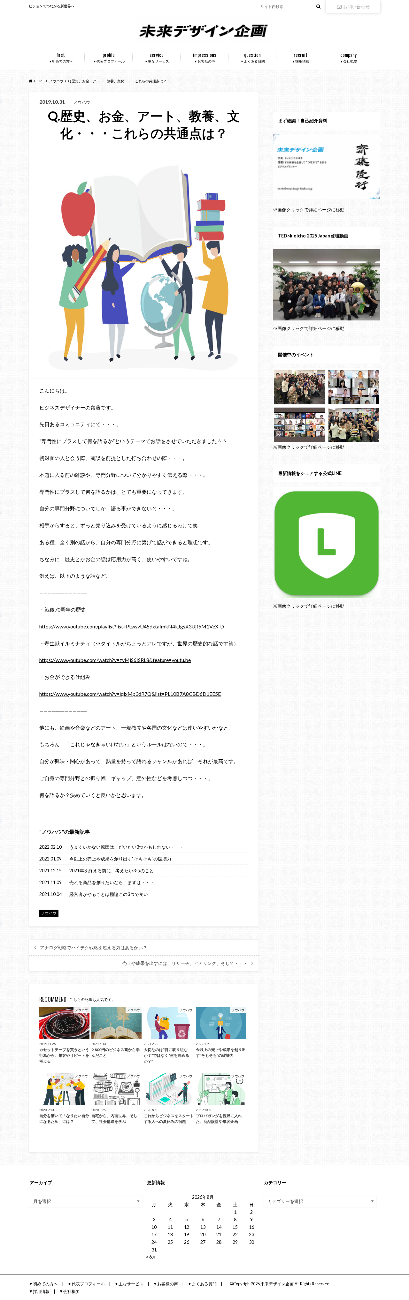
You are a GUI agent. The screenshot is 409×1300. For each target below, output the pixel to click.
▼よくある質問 (252, 57)
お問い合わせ (356, 6)
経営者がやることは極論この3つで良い (108, 894)
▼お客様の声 (204, 57)
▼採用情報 (300, 57)
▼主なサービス (156, 57)
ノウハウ (52, 832)
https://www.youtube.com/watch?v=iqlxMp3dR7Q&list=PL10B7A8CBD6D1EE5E (130, 694)
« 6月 (151, 1256)
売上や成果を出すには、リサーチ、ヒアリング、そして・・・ (185, 963)
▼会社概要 (348, 57)
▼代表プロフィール (109, 57)
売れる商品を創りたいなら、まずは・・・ (111, 882)
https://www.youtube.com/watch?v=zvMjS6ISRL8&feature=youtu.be (115, 660)
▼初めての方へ (61, 57)
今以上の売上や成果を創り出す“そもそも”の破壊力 (120, 858)
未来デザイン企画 (277, 1283)
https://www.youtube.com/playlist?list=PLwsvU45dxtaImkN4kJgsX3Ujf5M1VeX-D (131, 626)
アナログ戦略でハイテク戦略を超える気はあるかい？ (93, 947)
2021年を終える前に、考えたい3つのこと (111, 870)
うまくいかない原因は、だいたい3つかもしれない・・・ (126, 847)
